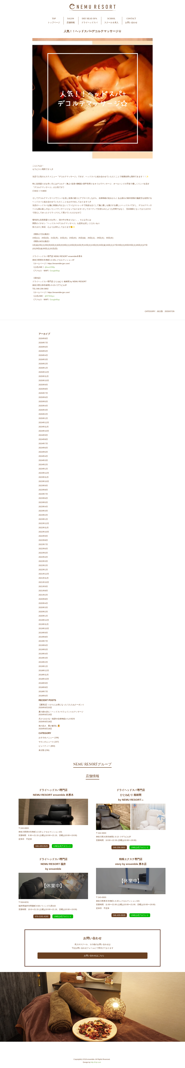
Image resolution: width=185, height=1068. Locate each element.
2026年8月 (43, 338)
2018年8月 (43, 687)
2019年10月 (44, 628)
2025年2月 (43, 414)
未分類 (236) (44, 750)
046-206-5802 (119, 847)
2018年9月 (43, 683)
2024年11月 (44, 427)
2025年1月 (43, 418)
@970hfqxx (49, 296)
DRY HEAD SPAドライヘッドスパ (89, 20)
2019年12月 (44, 620)
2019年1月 (43, 666)
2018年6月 (43, 696)
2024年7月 (43, 443)
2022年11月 (44, 527)
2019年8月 (43, 637)
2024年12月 (44, 422)
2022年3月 (43, 561)
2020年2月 (43, 612)
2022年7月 (43, 544)
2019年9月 (43, 633)
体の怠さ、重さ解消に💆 (49, 726)
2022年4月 (43, 557)
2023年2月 (43, 515)
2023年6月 (43, 498)
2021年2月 (43, 595)
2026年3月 (43, 359)
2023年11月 (44, 477)
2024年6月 (43, 448)
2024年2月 (43, 464)
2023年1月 (43, 519)
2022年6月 (43, 548)
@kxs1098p (50, 267)
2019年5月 (43, 649)
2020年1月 (43, 616)
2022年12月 (44, 523)
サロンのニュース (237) (49, 742)
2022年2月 (43, 565)
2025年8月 (43, 389)
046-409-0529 (41, 846)
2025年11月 (44, 376)
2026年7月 (43, 343)
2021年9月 (43, 586)
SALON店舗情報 (71, 20)
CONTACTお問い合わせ (131, 20)
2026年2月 (43, 364)
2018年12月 (44, 670)
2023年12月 (44, 473)
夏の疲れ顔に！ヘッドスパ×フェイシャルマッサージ (61, 712)
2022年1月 (43, 570)
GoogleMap (55, 271)
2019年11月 (44, 624)
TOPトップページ (54, 20)
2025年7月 (43, 393)
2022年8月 (43, 540)
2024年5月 (43, 452)
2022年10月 (44, 532)
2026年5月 (43, 351)
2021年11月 (44, 578)
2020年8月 (43, 599)
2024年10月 (44, 431)
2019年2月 (43, 662)
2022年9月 (43, 536)
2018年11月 (44, 675)
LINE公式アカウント (62, 846)
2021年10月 (44, 582)
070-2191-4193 (42, 916)
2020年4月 (43, 603)
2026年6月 (43, 347)
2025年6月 (43, 397)
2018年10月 (44, 679)
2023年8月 (43, 490)
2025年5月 (43, 401)
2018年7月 (43, 691)
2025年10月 (44, 380)
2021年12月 (44, 574)
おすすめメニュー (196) (49, 737)
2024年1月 (43, 469)
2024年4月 (43, 456)
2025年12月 (44, 372)
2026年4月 (43, 355)
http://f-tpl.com (96, 1062)
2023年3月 (43, 511)
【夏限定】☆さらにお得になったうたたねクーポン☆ (61, 705)
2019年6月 (43, 645)
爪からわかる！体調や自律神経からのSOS (57, 719)
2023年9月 (43, 485)
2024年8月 (43, 439)
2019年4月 (43, 654)
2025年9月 (43, 385)
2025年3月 (43, 410)
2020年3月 (43, 607)
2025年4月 (43, 406)
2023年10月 (44, 481)
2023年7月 (43, 494)
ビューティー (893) (47, 746)
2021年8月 (43, 591)
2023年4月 (43, 506)
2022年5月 (43, 553)
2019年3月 (43, 658)
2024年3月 (43, 460)
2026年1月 (43, 368)
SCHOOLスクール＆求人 (111, 20)
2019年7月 (43, 641)
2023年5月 (43, 502)
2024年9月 (43, 435)
